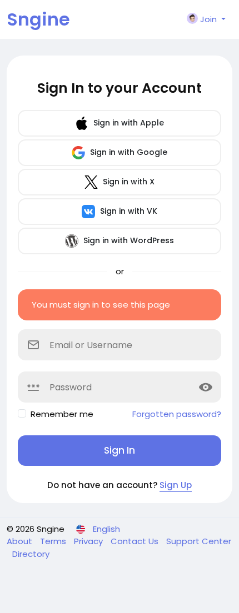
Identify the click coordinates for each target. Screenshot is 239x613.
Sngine (38, 19)
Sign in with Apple (127, 122)
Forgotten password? (176, 414)
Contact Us (136, 541)
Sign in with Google (127, 152)
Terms (54, 541)
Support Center (198, 541)
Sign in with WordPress (127, 240)
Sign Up (176, 485)
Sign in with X (128, 181)
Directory (30, 554)
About (20, 541)
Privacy (89, 541)
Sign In (119, 450)
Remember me (62, 414)
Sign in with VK (127, 211)
